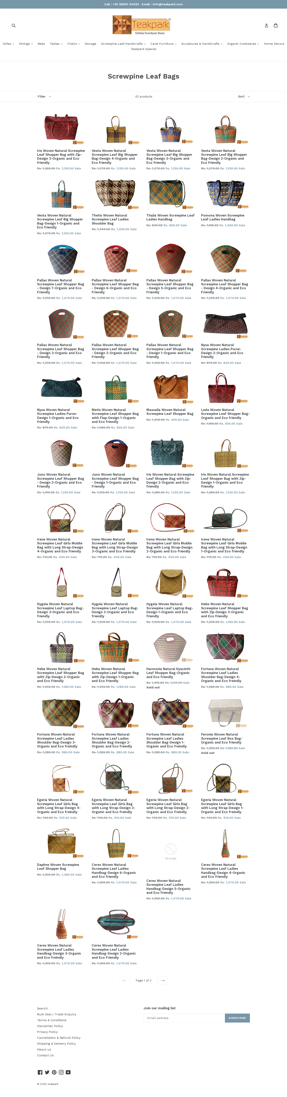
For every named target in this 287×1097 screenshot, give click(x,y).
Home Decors (274, 44)
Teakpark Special (143, 49)
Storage (90, 44)
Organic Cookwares (244, 44)
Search (42, 1008)
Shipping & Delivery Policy (56, 1043)
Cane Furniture (164, 44)
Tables (57, 44)
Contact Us (45, 1055)
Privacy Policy (47, 1032)
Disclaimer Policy (50, 1026)
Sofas (9, 44)
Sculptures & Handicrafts (202, 44)
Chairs (74, 44)
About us (44, 1049)
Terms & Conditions (51, 1020)
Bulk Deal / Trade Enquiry (56, 1014)
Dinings (27, 44)
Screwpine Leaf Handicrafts (124, 44)
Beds (41, 44)
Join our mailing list (160, 1008)
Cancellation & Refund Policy (58, 1038)
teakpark (53, 1084)
